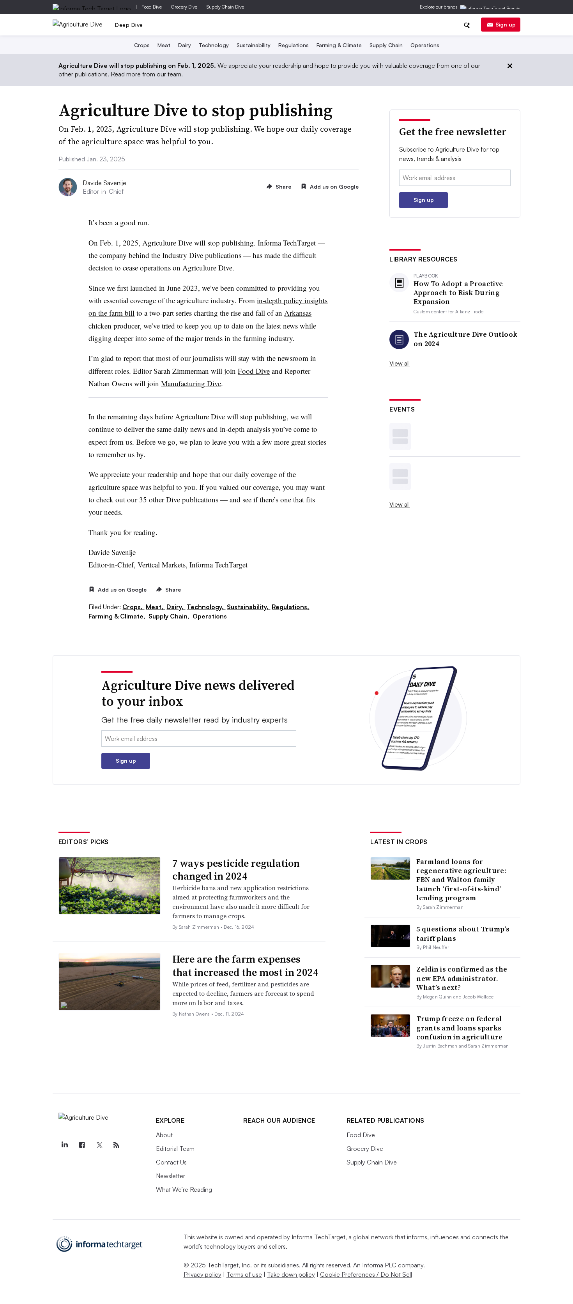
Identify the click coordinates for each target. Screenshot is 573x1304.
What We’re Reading (184, 1189)
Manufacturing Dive (191, 383)
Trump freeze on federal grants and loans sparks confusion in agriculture (459, 1028)
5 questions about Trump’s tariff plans (462, 933)
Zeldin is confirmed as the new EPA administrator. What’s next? (461, 978)
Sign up (505, 24)
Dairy (184, 45)
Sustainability (254, 45)
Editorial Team (175, 1148)
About (164, 1135)
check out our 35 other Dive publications (157, 499)
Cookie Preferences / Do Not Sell (366, 1274)
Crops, (133, 607)
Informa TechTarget (318, 1237)
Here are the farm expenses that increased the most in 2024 (245, 965)
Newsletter (170, 1176)
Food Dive (151, 7)
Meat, (155, 607)
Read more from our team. (147, 74)
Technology (214, 45)
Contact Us (171, 1162)
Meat (163, 45)
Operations (424, 45)
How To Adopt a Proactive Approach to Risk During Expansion (458, 292)
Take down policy (291, 1274)
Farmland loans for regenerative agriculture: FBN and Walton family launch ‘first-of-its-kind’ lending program (461, 880)
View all (399, 363)
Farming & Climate (339, 45)
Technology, (206, 607)
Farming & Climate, (117, 616)
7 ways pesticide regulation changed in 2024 (236, 869)
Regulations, (290, 607)
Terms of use (244, 1274)
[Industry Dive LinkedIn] (65, 1145)
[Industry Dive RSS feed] (116, 1145)
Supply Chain (386, 45)
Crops (142, 45)
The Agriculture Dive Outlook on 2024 (465, 339)
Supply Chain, (170, 616)
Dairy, (175, 607)
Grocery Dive (184, 7)
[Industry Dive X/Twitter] (99, 1145)
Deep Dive (129, 24)
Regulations (293, 45)
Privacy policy (202, 1274)
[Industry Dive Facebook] (82, 1145)
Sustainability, (248, 607)
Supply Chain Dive (225, 7)
